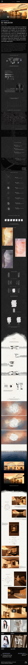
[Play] (14, 611)
